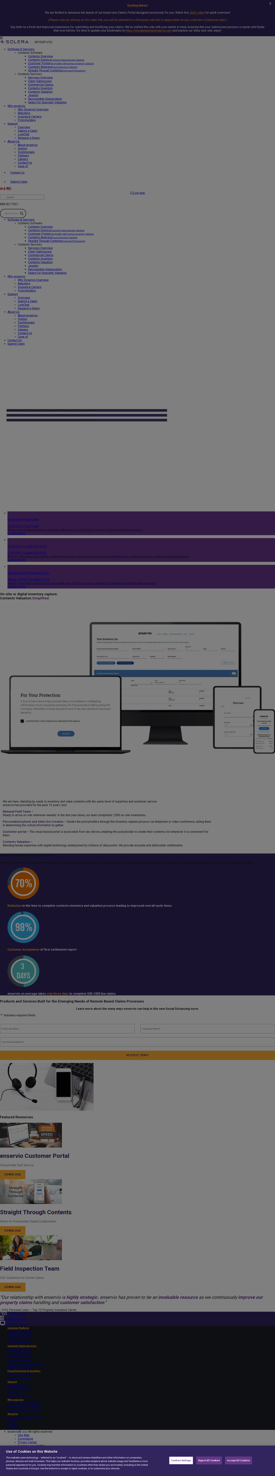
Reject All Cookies (209, 1460)
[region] (137, 1461)
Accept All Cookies (238, 1460)
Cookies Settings (181, 1460)
